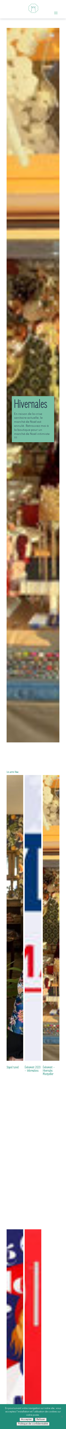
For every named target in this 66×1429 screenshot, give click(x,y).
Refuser (40, 1419)
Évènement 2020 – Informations (33, 1069)
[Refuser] (61, 1416)
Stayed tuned (13, 1067)
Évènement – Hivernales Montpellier (49, 1070)
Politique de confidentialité (33, 1424)
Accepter (26, 1419)
